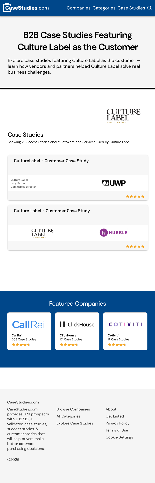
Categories (104, 8)
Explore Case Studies (75, 423)
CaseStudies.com (23, 402)
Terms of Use (117, 430)
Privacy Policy (117, 423)
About (111, 409)
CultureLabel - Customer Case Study (51, 161)
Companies (79, 8)
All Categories (68, 416)
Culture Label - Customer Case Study (52, 211)
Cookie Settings (119, 437)
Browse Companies (73, 409)
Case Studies (131, 8)
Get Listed (115, 416)
